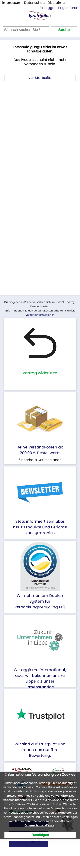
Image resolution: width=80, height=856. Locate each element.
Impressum (12, 2)
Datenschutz (34, 2)
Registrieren (68, 7)
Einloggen (48, 7)
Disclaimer (57, 2)
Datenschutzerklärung (40, 825)
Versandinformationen (40, 315)
